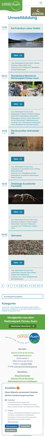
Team (29, 65)
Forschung (14, 222)
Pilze (18, 274)
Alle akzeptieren (11, 426)
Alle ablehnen (11, 430)
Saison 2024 (23, 65)
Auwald (23, 272)
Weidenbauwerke (32, 120)
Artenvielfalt (24, 169)
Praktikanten (26, 67)
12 (34, 286)
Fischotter (23, 224)
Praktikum (14, 65)
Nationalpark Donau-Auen (24, 63)
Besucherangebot (22, 375)
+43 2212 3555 (26, 364)
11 (29, 286)
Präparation (32, 224)
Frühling (36, 63)
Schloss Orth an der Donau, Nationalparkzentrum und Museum (22, 379)
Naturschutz (6, 309)
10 (25, 286)
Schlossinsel (24, 116)
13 (38, 286)
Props (29, 222)
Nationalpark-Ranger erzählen (29, 307)
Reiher (13, 171)
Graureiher (19, 171)
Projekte (37, 114)
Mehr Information (13, 422)
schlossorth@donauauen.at (25, 366)
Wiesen (33, 272)
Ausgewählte (25, 426)
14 (42, 286)
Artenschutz (15, 169)
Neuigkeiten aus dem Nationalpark (27, 124)
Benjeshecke (15, 114)
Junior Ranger (14, 307)
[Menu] (40, 2)
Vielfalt (13, 274)
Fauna (31, 169)
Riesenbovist (25, 274)
